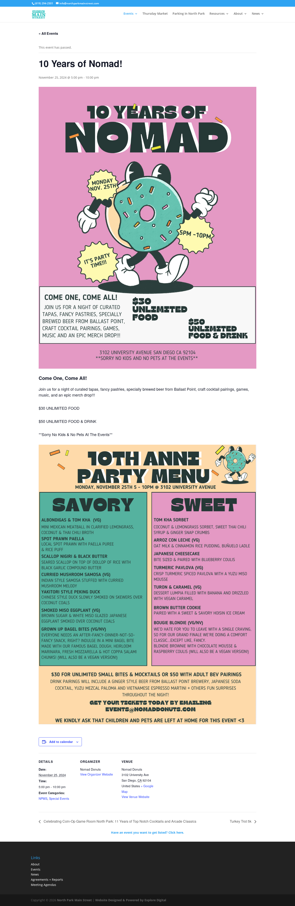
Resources (217, 13)
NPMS (43, 798)
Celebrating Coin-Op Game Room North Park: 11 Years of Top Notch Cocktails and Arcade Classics (119, 821)
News (256, 13)
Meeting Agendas (43, 885)
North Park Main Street (74, 900)
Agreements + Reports (47, 879)
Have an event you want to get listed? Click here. (147, 832)
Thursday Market (155, 13)
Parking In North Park (189, 13)
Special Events (59, 798)
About (238, 13)
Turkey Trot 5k (241, 821)
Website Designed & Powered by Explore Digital (130, 900)
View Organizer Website (96, 774)
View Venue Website (135, 797)
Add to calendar (61, 741)
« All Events (48, 33)
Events (128, 13)
